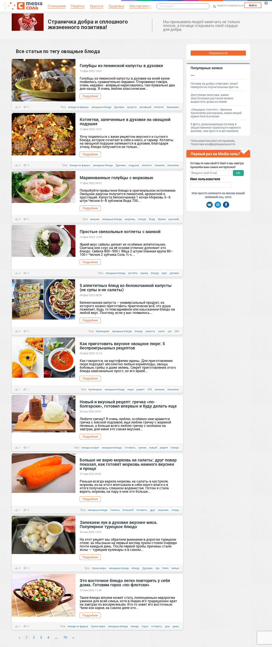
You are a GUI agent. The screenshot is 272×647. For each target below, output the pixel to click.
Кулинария (102, 331)
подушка (134, 165)
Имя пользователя (205, 179)
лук (157, 568)
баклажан (173, 107)
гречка (142, 447)
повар (175, 510)
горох (145, 626)
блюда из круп (90, 447)
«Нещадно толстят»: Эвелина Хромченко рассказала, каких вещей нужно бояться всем (216, 112)
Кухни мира (99, 568)
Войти (253, 5)
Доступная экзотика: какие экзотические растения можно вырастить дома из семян (212, 98)
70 (65, 637)
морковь (130, 219)
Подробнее (90, 96)
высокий (174, 219)
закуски (94, 219)
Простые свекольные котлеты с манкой (120, 231)
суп (170, 331)
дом (167, 626)
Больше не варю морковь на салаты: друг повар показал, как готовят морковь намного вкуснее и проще (128, 464)
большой (127, 510)
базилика (173, 165)
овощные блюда (101, 107)
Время (162, 219)
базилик (160, 165)
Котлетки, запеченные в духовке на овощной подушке (125, 121)
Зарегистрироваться (230, 5)
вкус (164, 273)
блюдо (142, 219)
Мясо (165, 568)
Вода (152, 219)
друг (152, 510)
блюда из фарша (78, 107)
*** (192, 76)
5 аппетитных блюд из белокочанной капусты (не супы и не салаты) (126, 287)
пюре (130, 389)
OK (238, 173)
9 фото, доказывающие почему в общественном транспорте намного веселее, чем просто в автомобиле (216, 127)
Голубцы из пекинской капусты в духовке (121, 65)
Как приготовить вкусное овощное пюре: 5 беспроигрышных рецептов (122, 345)
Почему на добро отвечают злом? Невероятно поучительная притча (214, 85)
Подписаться (218, 53)
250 (176, 331)
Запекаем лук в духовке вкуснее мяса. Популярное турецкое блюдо (119, 524)
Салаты (115, 510)
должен (174, 273)
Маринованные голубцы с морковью (116, 177)
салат (161, 331)
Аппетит (159, 107)
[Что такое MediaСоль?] (266, 3)
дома (176, 626)
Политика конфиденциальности (213, 144)
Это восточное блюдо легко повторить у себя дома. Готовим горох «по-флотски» (125, 582)
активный (145, 107)
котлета (133, 273)
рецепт (140, 389)
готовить (130, 447)
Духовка (119, 107)
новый (153, 447)
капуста (132, 107)
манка (144, 273)
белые (175, 568)
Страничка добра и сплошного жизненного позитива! (88, 24)
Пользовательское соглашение (212, 141)
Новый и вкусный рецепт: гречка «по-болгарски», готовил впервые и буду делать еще (128, 403)
